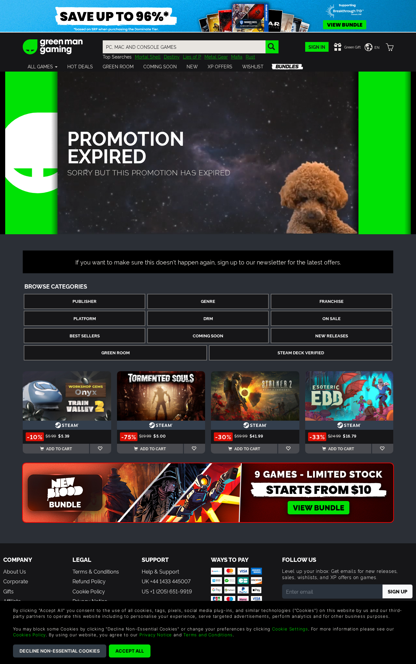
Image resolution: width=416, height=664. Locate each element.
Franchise (331, 301)
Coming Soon (208, 335)
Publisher (84, 301)
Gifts (8, 591)
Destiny (172, 56)
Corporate (15, 581)
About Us (14, 571)
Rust (250, 56)
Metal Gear (216, 56)
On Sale (331, 318)
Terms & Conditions (95, 571)
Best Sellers (85, 335)
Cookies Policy (29, 634)
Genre (208, 301)
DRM (208, 318)
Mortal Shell (148, 56)
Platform (84, 318)
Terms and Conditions (208, 634)
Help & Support (160, 571)
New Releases (331, 335)
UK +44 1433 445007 (166, 581)
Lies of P (192, 56)
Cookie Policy (88, 591)
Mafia (236, 56)
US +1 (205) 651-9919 (167, 591)
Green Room (115, 352)
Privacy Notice (155, 634)
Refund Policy (89, 581)
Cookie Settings (290, 628)
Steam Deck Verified (301, 352)
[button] (42, 66)
